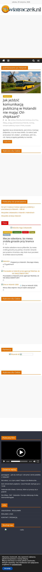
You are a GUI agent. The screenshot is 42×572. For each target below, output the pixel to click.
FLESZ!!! (25, 232)
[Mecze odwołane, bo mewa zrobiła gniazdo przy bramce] (21, 228)
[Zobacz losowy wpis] (38, 60)
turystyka (28, 125)
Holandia (18, 120)
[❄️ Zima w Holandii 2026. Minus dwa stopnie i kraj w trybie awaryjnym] (10, 284)
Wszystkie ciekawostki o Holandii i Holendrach (17, 212)
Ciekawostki (17, 232)
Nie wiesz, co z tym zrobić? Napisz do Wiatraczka (18, 480)
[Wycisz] (34, 461)
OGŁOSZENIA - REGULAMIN (11, 511)
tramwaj (31, 123)
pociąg (10, 123)
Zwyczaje (6, 235)
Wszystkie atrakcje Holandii (11, 216)
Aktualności (7, 96)
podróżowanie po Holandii (20, 123)
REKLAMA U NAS (7, 514)
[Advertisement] (21, 36)
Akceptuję (7, 568)
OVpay (5, 123)
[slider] (19, 461)
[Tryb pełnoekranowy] (38, 461)
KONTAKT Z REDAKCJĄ (9, 517)
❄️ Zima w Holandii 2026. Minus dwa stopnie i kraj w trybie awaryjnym (20, 286)
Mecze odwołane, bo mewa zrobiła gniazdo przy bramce (18, 240)
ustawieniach (17, 564)
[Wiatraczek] (3, 60)
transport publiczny (8, 125)
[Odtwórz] (4, 461)
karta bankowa (26, 120)
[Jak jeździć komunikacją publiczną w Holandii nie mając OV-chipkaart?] (21, 73)
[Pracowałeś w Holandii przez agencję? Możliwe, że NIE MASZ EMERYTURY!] (20, 271)
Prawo (32, 232)
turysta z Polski (19, 125)
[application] (21, 452)
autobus (12, 120)
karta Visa (35, 120)
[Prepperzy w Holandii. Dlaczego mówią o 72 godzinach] (5, 261)
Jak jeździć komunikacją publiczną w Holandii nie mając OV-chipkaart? (19, 108)
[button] (21, 452)
